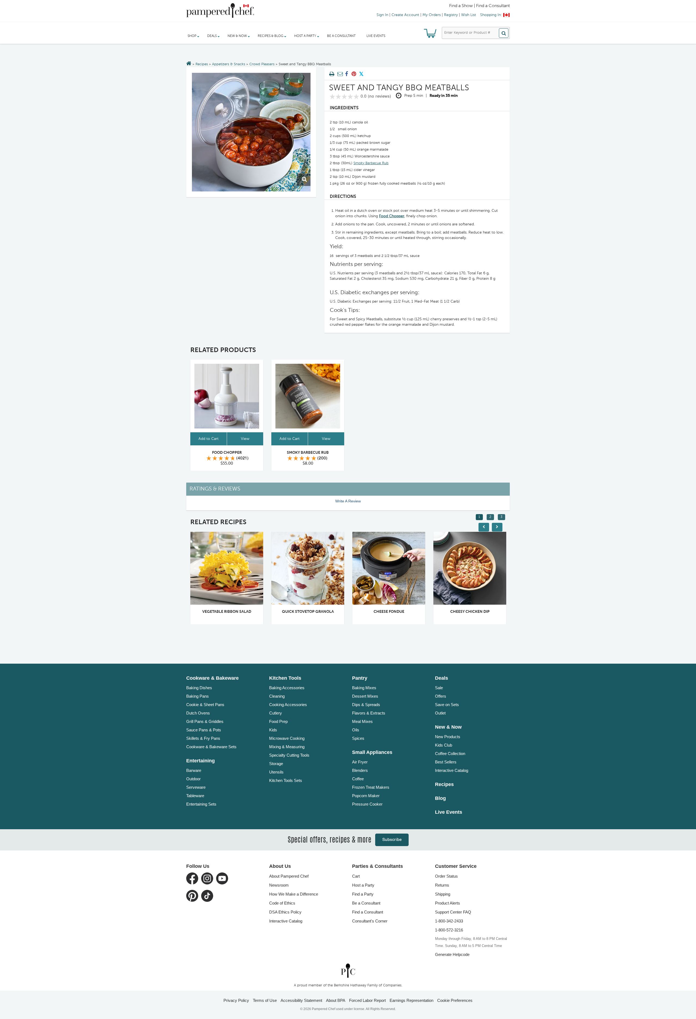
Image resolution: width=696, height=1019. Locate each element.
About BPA (335, 1000)
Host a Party (363, 885)
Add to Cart (208, 439)
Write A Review (348, 501)
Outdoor (193, 778)
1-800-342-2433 (449, 921)
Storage (276, 763)
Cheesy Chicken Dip (403, 612)
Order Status (446, 876)
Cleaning (277, 696)
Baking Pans (197, 696)
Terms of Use (265, 1000)
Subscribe (392, 839)
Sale (439, 687)
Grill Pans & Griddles (204, 721)
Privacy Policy (236, 1000)
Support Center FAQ (453, 912)
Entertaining (200, 760)
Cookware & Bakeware (212, 678)
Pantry (359, 678)
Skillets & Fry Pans (203, 738)
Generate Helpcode (452, 954)
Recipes (201, 64)
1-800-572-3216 (449, 930)
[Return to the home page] (188, 64)
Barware (193, 770)
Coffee (358, 778)
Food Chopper (391, 216)
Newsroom (279, 885)
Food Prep (278, 721)
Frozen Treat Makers (370, 787)
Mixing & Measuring (286, 746)
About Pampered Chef (289, 876)
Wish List (468, 15)
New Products (447, 736)
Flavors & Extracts (368, 713)
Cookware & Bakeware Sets (211, 746)
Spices (358, 738)
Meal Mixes (362, 721)
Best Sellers (445, 762)
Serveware (196, 787)
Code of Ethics (282, 903)
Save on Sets (447, 704)
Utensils (276, 772)
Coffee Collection (450, 753)
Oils (355, 730)
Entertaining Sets (201, 804)
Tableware (195, 795)
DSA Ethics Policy (285, 912)
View (245, 439)
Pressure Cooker (367, 804)
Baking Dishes (199, 687)
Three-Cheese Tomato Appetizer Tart (489, 612)
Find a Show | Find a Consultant (479, 6)
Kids (273, 730)
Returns (442, 885)
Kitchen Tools (285, 678)
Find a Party (363, 894)
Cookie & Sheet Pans (205, 704)
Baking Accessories (286, 687)
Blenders (360, 770)
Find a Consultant (367, 912)
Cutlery (275, 713)
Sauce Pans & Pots (203, 730)
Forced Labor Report (367, 1000)
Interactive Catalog (451, 770)
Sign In (382, 15)
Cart (356, 876)
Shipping (442, 894)
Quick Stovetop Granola (241, 612)
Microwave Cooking (286, 738)
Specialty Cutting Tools (289, 755)
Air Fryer (360, 762)
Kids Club (443, 745)
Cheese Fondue (322, 612)
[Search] (503, 33)
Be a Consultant (341, 36)
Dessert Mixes (365, 696)
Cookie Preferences (455, 1000)
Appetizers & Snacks (228, 64)
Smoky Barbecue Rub (371, 163)
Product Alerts (447, 903)
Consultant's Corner (369, 921)
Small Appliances (372, 752)
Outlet (440, 713)
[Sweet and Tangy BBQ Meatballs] (251, 132)
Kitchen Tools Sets (285, 780)
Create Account (405, 15)
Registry (451, 15)
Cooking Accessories (288, 704)
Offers (440, 696)
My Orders (431, 15)
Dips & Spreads (366, 704)
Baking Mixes (364, 687)
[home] (348, 970)
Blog (440, 798)
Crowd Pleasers (262, 64)
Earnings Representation (411, 1000)
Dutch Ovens (198, 713)
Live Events (375, 36)
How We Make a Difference (293, 894)
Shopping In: (491, 15)
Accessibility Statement (301, 1000)
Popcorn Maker (366, 795)
